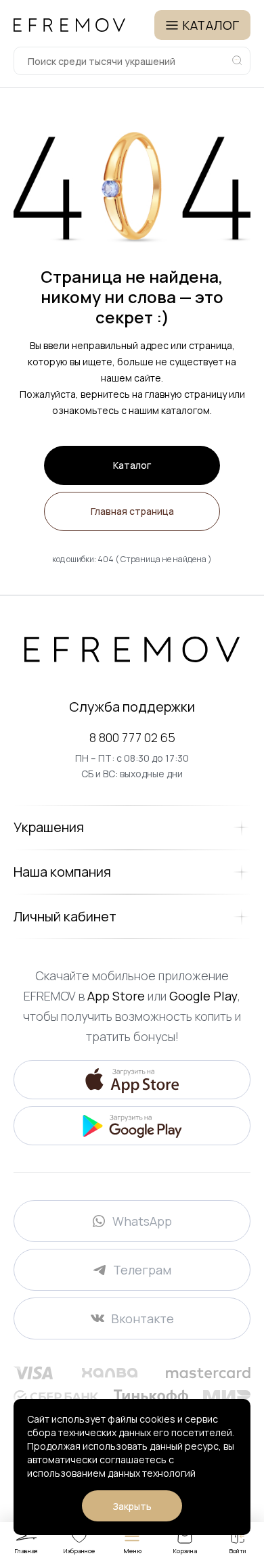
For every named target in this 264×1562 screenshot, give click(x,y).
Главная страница (132, 511)
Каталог (132, 465)
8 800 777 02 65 (132, 737)
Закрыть (132, 1506)
